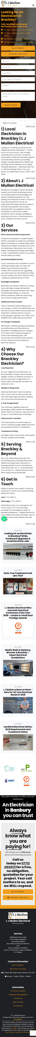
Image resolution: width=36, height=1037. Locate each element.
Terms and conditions (18, 991)
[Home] (10, 3)
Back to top (30, 126)
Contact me (18, 998)
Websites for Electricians (23, 1032)
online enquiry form (8, 508)
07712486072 (19, 48)
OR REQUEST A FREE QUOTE (18, 54)
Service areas (18, 1006)
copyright (13, 1028)
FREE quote (26, 852)
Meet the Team (18, 1002)
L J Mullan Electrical (18, 921)
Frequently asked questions (18, 995)
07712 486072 (10, 497)
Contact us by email (19, 969)
